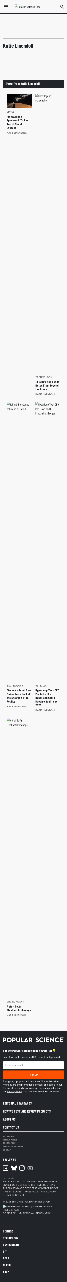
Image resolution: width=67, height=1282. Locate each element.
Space (10, 112)
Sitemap (7, 1149)
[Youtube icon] (30, 1168)
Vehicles (41, 685)
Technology (43, 377)
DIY (5, 1251)
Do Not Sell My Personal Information (27, 1213)
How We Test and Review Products (27, 1111)
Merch (7, 1265)
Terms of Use (10, 1088)
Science (8, 1231)
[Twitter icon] (13, 1168)
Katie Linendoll (17, 132)
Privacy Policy (14, 1091)
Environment (15, 1001)
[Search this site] (62, 7)
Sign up (33, 1074)
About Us (9, 1119)
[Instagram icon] (22, 1168)
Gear (6, 1258)
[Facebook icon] (5, 1168)
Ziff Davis (17, 1201)
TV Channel (8, 1136)
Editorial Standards (17, 1103)
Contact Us (11, 1127)
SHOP (6, 1271)
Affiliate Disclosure (13, 1146)
